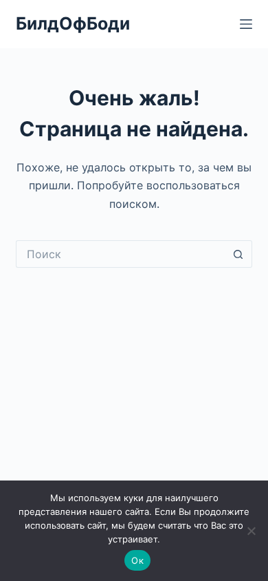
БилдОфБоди (73, 23)
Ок (137, 560)
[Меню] (246, 24)
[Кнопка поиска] (238, 254)
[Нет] (251, 531)
